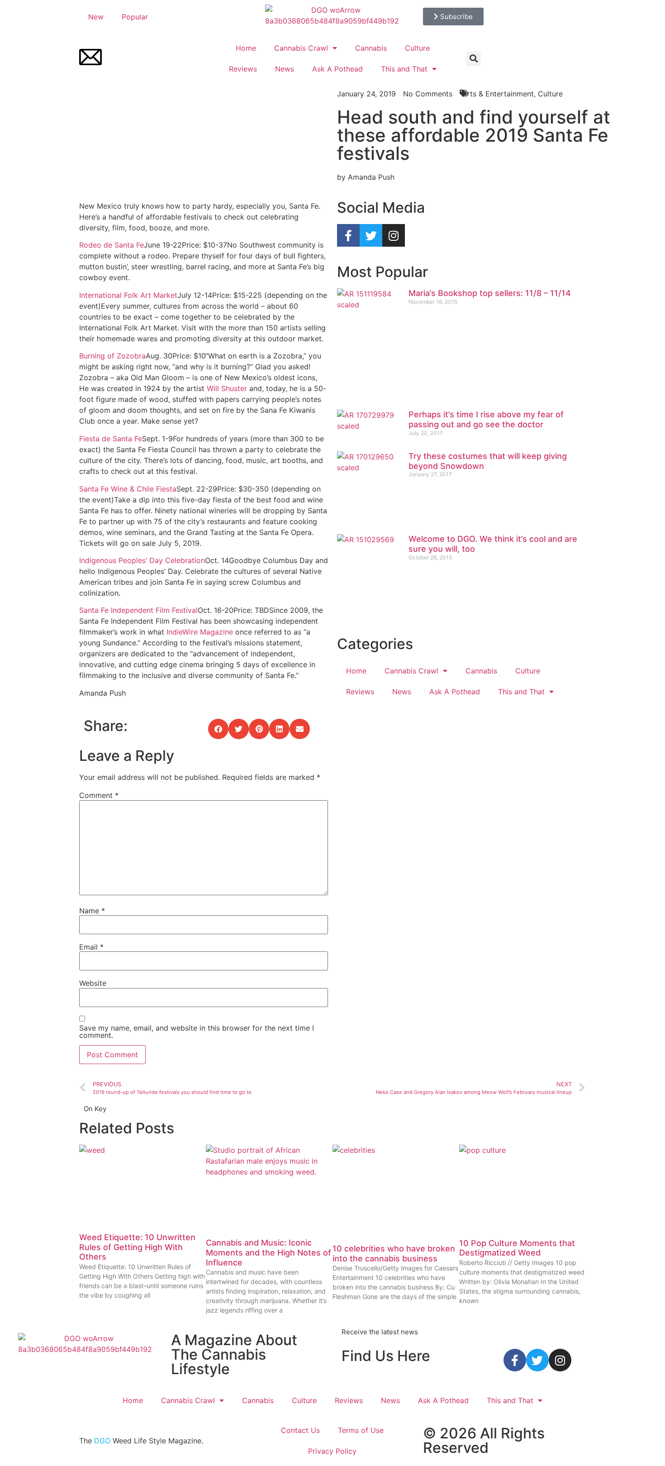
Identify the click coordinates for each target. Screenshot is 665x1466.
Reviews (243, 68)
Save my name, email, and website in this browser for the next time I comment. (196, 1031)
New (96, 16)
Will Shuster (227, 388)
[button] (473, 58)
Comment (99, 795)
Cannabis (371, 48)
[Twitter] (371, 235)
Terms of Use (361, 1430)
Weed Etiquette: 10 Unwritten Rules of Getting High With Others (137, 1246)
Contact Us (300, 1430)
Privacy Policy (332, 1451)
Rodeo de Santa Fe (111, 244)
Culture (417, 48)
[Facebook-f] (348, 235)
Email (91, 946)
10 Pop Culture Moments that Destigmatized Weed (517, 1248)
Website (92, 983)
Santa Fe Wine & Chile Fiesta (127, 488)
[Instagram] (393, 235)
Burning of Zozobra (112, 355)
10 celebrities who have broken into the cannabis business (393, 1253)
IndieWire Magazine (199, 631)
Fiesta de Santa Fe (110, 438)
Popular (135, 16)
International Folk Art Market (128, 295)
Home (246, 48)
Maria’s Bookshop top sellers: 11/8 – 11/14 (489, 293)
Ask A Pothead (337, 68)
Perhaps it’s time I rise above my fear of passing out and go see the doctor (486, 419)
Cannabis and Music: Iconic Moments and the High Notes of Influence (268, 1252)
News (284, 68)
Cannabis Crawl (301, 48)
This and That (404, 68)
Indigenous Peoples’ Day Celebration (142, 560)
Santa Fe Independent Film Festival (138, 610)
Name (92, 910)
